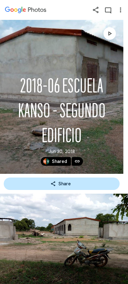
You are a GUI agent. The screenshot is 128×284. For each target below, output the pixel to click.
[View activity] (108, 10)
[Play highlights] (109, 33)
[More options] (120, 10)
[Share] (95, 10)
